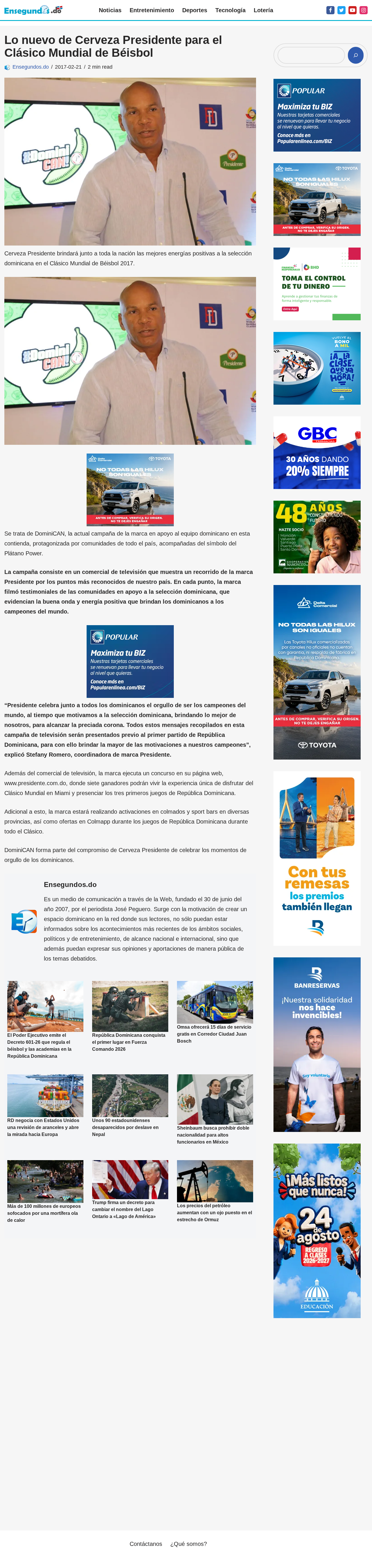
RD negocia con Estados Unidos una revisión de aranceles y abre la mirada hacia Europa (43, 1127)
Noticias (110, 10)
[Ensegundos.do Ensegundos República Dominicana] (33, 10)
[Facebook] (330, 10)
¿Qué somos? (188, 1544)
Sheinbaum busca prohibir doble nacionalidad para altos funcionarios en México (213, 1135)
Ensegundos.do (30, 67)
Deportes (194, 10)
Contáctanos (146, 1544)
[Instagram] (364, 10)
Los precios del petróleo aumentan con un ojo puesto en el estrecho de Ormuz (214, 1212)
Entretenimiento (152, 10)
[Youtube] (352, 10)
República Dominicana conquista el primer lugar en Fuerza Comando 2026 (128, 1042)
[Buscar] (356, 55)
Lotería (263, 10)
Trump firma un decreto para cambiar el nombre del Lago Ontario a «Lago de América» (124, 1209)
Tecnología (230, 10)
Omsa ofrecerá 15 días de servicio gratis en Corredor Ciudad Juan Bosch (214, 1034)
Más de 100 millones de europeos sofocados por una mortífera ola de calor (44, 1213)
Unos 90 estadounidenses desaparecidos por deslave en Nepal (125, 1127)
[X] (341, 10)
